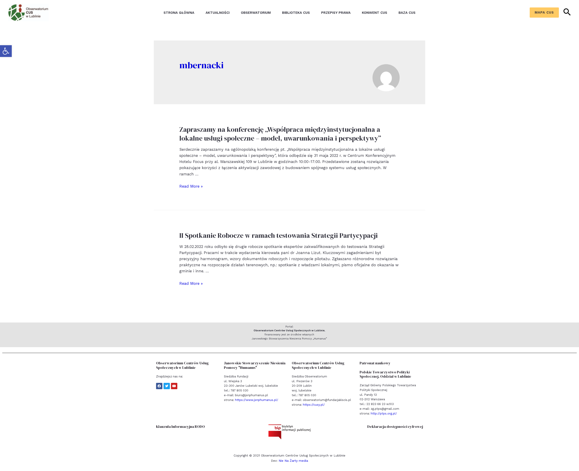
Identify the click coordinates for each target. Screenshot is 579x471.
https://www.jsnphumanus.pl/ (256, 400)
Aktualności (218, 13)
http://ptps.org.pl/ (384, 413)
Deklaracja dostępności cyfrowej (395, 426)
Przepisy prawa (336, 13)
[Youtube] (174, 386)
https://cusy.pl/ (314, 404)
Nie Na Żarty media (293, 460)
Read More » (191, 186)
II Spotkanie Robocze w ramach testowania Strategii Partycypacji (278, 235)
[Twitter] (167, 386)
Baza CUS (407, 13)
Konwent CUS (374, 13)
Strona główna (179, 13)
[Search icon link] (567, 12)
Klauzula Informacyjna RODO (180, 426)
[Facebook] (159, 386)
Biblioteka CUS (296, 13)
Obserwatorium (256, 13)
